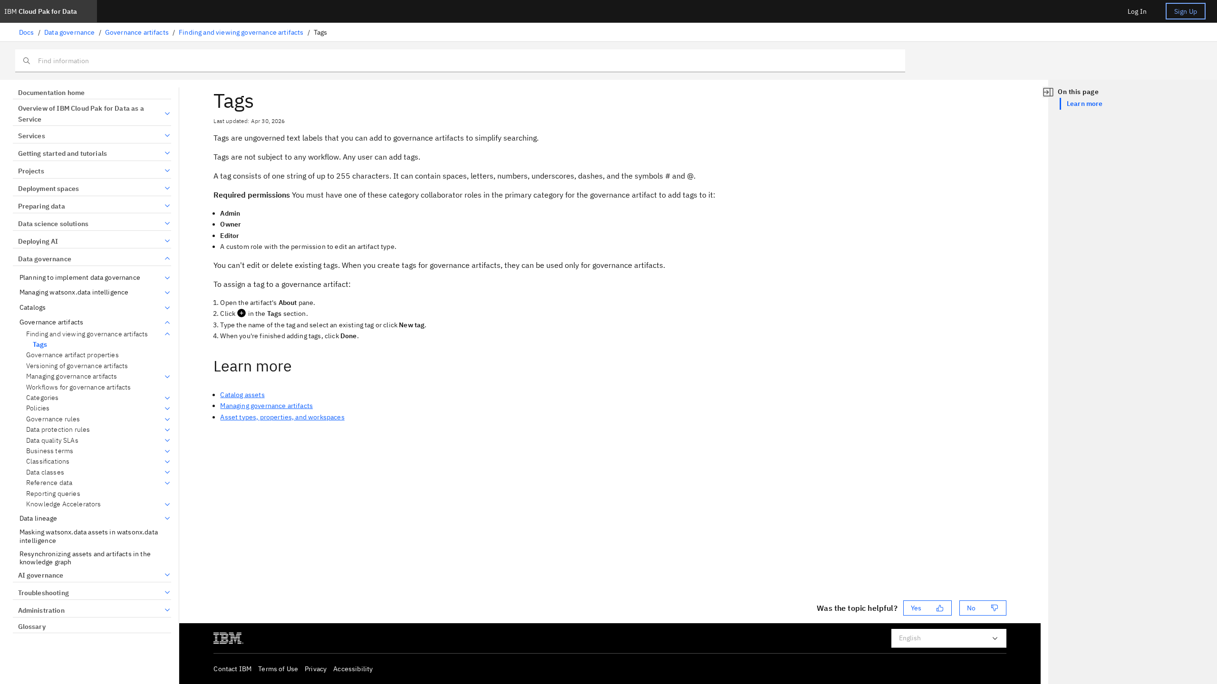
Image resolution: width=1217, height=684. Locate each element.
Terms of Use (278, 669)
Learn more (1085, 103)
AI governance (41, 575)
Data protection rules (58, 430)
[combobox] (948, 638)
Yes (916, 608)
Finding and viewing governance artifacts (241, 32)
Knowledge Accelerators (63, 504)
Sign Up (1185, 11)
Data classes (45, 472)
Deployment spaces (48, 188)
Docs (26, 32)
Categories (42, 398)
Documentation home (51, 92)
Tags (40, 344)
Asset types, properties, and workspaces (282, 417)
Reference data (49, 483)
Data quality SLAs (52, 441)
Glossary (32, 626)
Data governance (69, 32)
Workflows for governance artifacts (78, 387)
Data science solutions (53, 223)
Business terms (49, 451)
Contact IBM (232, 669)
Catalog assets (242, 394)
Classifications (47, 461)
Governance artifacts (137, 32)
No (971, 608)
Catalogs (32, 308)
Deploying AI (38, 241)
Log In (1137, 11)
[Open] (995, 638)
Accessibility (353, 669)
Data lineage (38, 518)
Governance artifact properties (72, 355)
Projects (31, 171)
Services (31, 136)
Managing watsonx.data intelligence (73, 292)
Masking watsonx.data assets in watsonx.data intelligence (88, 536)
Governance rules (53, 419)
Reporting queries (53, 494)
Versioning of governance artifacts (77, 366)
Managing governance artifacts (71, 376)
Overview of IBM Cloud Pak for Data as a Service (81, 114)
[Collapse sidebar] (1048, 92)
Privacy (316, 669)
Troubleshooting (43, 593)
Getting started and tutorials (62, 153)
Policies (37, 408)
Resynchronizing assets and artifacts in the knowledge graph (85, 558)
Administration (41, 610)
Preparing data (41, 206)
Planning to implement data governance (79, 278)
